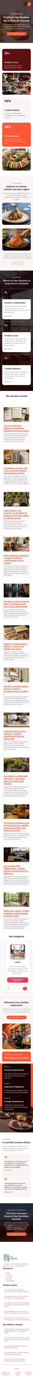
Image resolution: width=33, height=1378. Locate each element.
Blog (8, 1272)
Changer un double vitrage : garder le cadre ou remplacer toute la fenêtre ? (16, 690)
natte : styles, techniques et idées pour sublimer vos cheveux (16, 1347)
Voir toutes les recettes (18, 979)
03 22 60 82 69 (20, 1266)
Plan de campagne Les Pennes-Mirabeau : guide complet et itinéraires (17, 1353)
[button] (17, 1017)
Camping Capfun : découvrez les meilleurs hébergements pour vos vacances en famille (17, 1331)
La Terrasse (6, 1264)
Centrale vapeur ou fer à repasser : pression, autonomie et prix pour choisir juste (15, 735)
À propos (9, 1277)
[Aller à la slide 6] (18, 988)
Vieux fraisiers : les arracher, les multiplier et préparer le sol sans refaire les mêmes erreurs (16, 514)
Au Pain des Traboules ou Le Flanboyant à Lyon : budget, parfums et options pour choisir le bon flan (16, 827)
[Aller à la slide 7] (19, 988)
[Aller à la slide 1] (13, 988)
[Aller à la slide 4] (16, 988)
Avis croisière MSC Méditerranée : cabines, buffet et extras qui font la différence (16, 870)
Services (9, 1279)
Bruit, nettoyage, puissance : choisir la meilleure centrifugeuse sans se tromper (16, 559)
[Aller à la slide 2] (14, 988)
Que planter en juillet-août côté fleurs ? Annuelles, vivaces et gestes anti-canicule (16, 780)
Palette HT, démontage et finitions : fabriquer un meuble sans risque (15, 646)
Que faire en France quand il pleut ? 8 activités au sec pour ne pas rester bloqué (16, 604)
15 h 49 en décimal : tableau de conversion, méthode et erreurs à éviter (16, 428)
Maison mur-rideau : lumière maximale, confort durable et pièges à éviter (16, 913)
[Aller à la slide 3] (15, 988)
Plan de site (10, 1281)
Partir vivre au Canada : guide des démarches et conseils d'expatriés (14, 1360)
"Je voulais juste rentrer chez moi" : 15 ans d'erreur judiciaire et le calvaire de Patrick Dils (17, 1339)
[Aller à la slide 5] (17, 988)
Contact (9, 1274)
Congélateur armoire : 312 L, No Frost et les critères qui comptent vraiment (16, 470)
